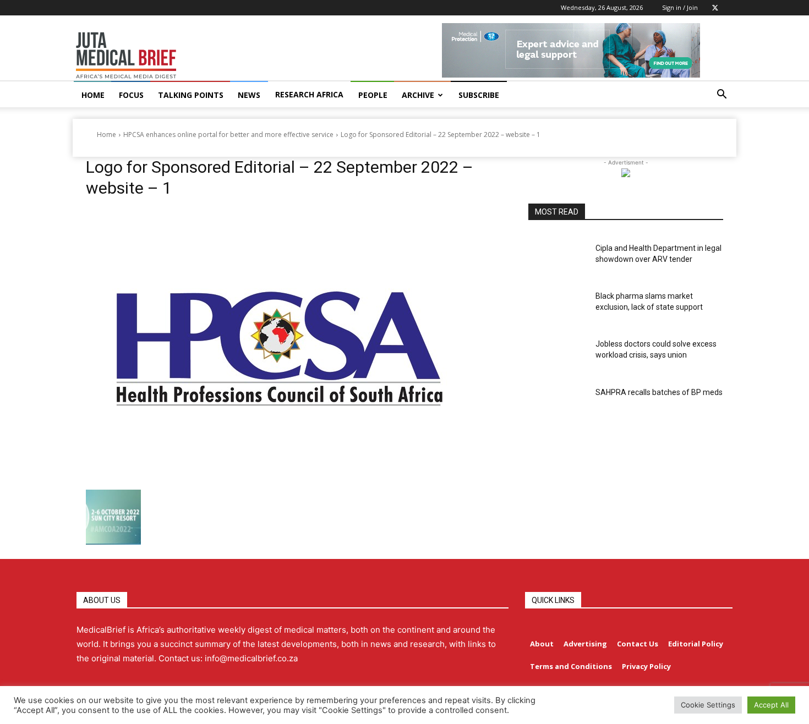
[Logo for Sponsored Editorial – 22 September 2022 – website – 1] (294, 346)
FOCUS (131, 95)
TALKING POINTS (190, 95)
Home (106, 134)
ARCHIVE (418, 95)
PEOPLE (372, 95)
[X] (715, 7)
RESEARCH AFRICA (309, 94)
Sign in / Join (680, 7)
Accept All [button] (771, 704)
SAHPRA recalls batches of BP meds (659, 392)
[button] (721, 95)
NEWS (249, 95)
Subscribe (478, 95)
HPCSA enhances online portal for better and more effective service (228, 134)
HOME (93, 95)
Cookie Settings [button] (708, 704)
